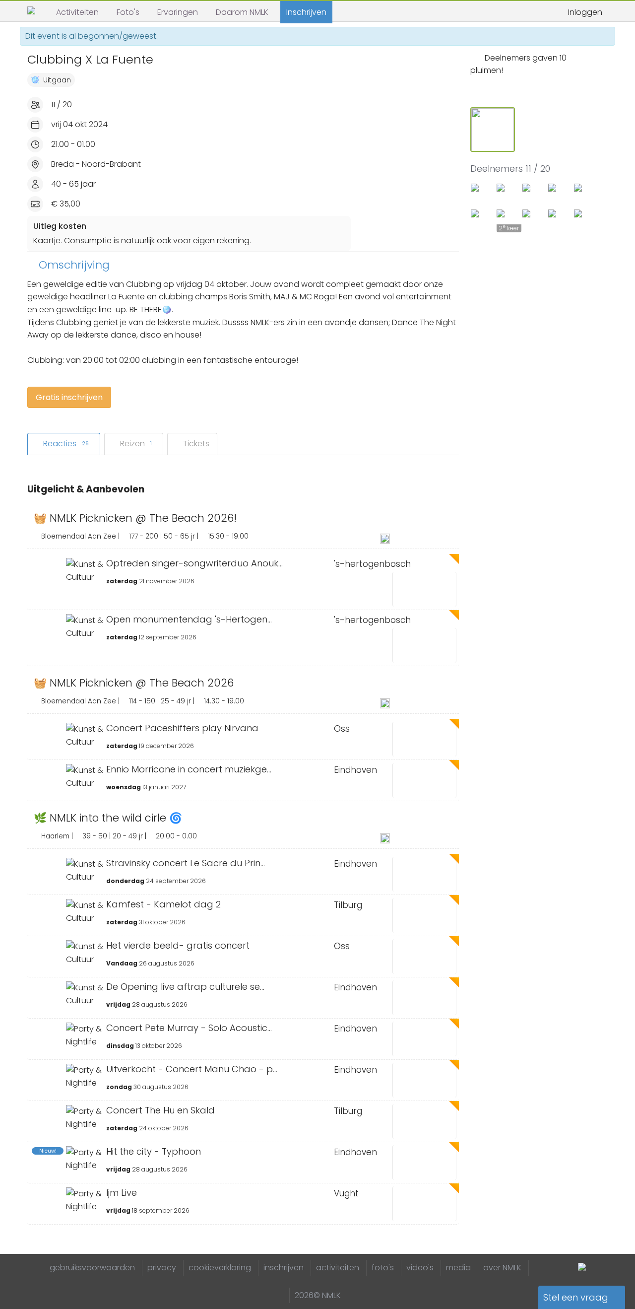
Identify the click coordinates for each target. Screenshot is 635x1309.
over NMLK (502, 1267)
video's (420, 1267)
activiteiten (337, 1267)
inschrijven (283, 1267)
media (458, 1267)
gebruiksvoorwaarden (92, 1267)
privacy (161, 1267)
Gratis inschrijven (69, 397)
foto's (383, 1267)
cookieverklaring (220, 1267)
